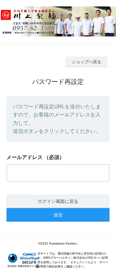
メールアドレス (24, 157)
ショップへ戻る (86, 61)
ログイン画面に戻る (58, 201)
